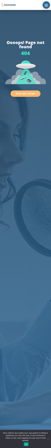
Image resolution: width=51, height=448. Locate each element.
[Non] (48, 439)
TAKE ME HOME (25, 93)
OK (26, 444)
